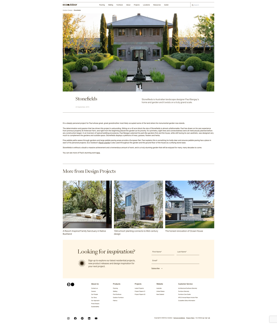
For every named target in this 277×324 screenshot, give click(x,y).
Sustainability (95, 306)
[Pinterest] (82, 318)
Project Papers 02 (140, 294)
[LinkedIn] (89, 318)
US (209, 318)
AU (203, 318)
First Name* (157, 252)
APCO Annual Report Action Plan (188, 297)
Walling (110, 5)
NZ (206, 318)
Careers (93, 291)
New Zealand (160, 294)
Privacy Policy (190, 318)
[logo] (70, 5)
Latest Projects (139, 288)
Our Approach (95, 300)
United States (160, 291)
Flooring (102, 5)
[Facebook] (75, 318)
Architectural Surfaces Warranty (187, 288)
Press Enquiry (95, 303)
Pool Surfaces (117, 294)
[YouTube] (96, 318)
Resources (157, 5)
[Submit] (193, 5)
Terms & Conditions (179, 318)
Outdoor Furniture (118, 297)
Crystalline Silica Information (186, 300)
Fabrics (115, 300)
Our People (94, 294)
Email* (154, 260)
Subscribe (155, 268)
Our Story (94, 297)
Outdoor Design (67, 10)
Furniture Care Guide (184, 294)
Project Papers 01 (140, 291)
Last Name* (182, 252)
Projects (137, 5)
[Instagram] (68, 318)
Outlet (166, 5)
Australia (159, 288)
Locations (146, 5)
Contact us (94, 288)
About (128, 5)
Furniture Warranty (183, 291)
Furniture (120, 5)
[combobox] (202, 4)
